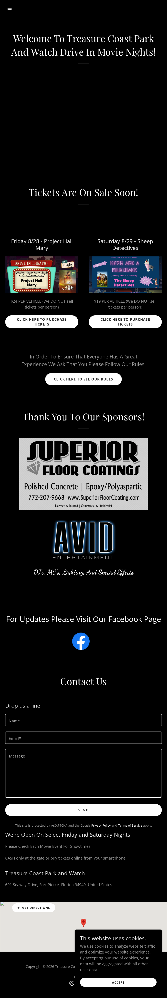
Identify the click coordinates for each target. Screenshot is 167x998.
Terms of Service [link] (130, 825)
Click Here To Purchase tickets (42, 322)
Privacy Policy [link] (101, 825)
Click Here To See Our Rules (83, 379)
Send (83, 810)
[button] (23, 9)
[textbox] (83, 720)
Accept (118, 982)
